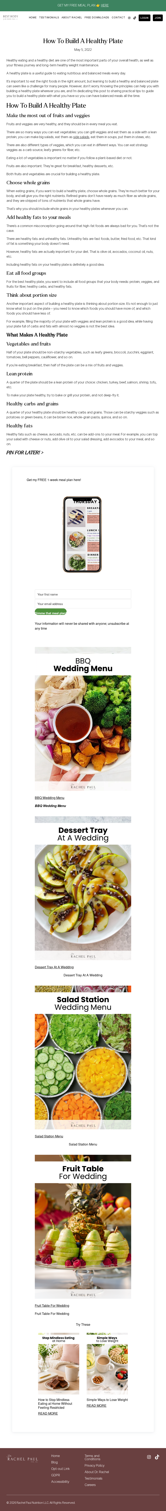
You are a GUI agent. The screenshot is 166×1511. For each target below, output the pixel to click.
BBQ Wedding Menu (49, 797)
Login (144, 18)
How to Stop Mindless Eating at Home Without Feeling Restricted (55, 1403)
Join (158, 18)
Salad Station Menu (49, 1136)
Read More (48, 1413)
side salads (81, 137)
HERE (105, 5)
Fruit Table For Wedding (52, 1305)
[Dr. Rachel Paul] (10, 17)
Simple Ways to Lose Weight (107, 1400)
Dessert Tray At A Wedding (54, 967)
